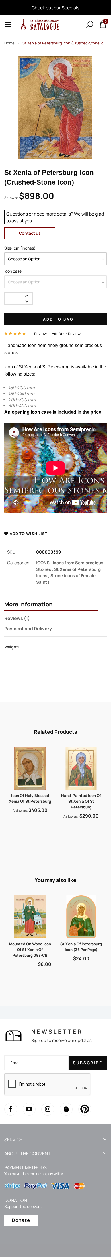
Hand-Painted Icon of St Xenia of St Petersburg (81, 801)
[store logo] (39, 24)
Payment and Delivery (28, 628)
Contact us (30, 233)
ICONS (44, 563)
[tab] (51, 605)
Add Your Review (66, 333)
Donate (21, 1220)
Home (9, 43)
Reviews (16, 618)
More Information (28, 604)
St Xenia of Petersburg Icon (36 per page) (81, 946)
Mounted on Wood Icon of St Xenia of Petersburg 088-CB (30, 949)
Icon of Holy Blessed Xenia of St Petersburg (30, 798)
